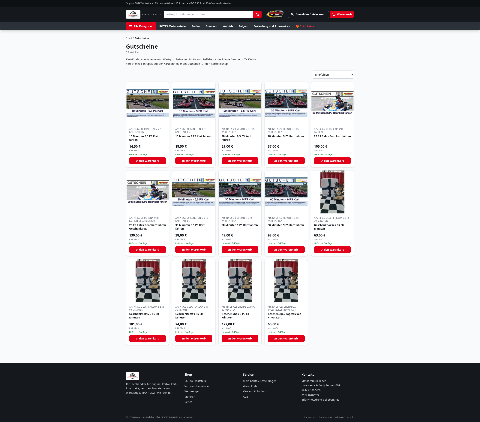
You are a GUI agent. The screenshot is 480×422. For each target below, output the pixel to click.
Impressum (310, 417)
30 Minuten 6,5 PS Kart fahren (190, 226)
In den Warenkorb (147, 160)
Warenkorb (250, 386)
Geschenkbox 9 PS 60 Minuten (235, 315)
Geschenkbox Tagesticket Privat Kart (284, 315)
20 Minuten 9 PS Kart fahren (286, 136)
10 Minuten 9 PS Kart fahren (193, 136)
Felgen (243, 26)
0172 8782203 (310, 395)
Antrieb (228, 26)
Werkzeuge (191, 391)
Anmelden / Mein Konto (311, 14)
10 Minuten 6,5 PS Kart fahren (143, 137)
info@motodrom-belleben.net (320, 399)
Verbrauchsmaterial (196, 386)
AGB (245, 396)
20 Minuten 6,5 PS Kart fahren (236, 137)
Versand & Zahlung (255, 391)
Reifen (196, 26)
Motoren (189, 396)
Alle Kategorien (143, 26)
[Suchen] (257, 14)
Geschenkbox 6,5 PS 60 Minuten (144, 315)
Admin (350, 417)
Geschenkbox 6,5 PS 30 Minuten (329, 226)
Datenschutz (325, 417)
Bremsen (211, 26)
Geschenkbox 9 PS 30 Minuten (189, 315)
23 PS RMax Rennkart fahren (332, 136)
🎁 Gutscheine (305, 26)
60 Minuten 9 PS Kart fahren (286, 225)
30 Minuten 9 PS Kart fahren (240, 225)
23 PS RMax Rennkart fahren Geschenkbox (147, 226)
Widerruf (339, 417)
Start (129, 38)
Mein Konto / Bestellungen (260, 381)
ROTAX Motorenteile (172, 26)
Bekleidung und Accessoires (272, 26)
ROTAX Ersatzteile (195, 381)
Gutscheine (141, 38)
